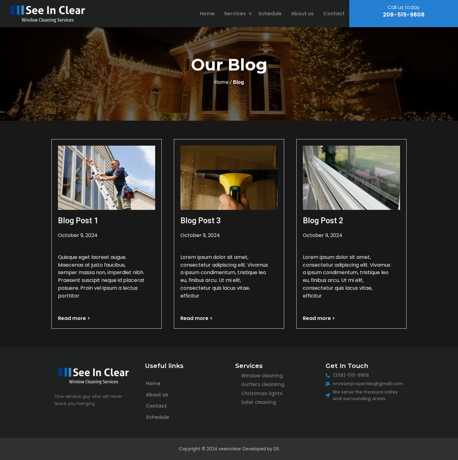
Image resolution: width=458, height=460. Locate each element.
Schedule (270, 13)
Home (207, 13)
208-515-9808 (404, 14)
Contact (334, 13)
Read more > (74, 318)
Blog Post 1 (78, 220)
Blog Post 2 (323, 220)
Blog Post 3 (200, 220)
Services (235, 13)
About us (302, 13)
